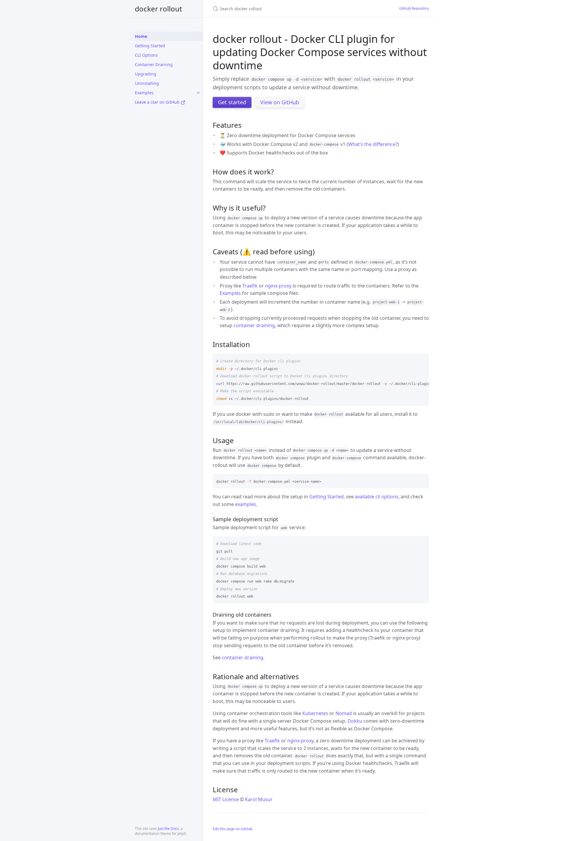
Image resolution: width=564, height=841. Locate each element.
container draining (254, 325)
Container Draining (154, 64)
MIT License (226, 799)
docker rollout (158, 9)
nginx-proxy (278, 285)
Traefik (250, 285)
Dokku (355, 721)
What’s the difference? (372, 144)
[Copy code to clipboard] (422, 360)
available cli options (376, 496)
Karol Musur (259, 799)
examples (245, 504)
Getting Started (150, 45)
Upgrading (145, 74)
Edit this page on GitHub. (233, 828)
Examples (144, 92)
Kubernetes (315, 713)
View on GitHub (279, 102)
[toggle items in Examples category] (198, 92)
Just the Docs (168, 828)
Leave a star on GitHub (158, 102)
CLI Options (146, 55)
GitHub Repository (414, 8)
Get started (232, 102)
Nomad (343, 713)
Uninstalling (147, 83)
